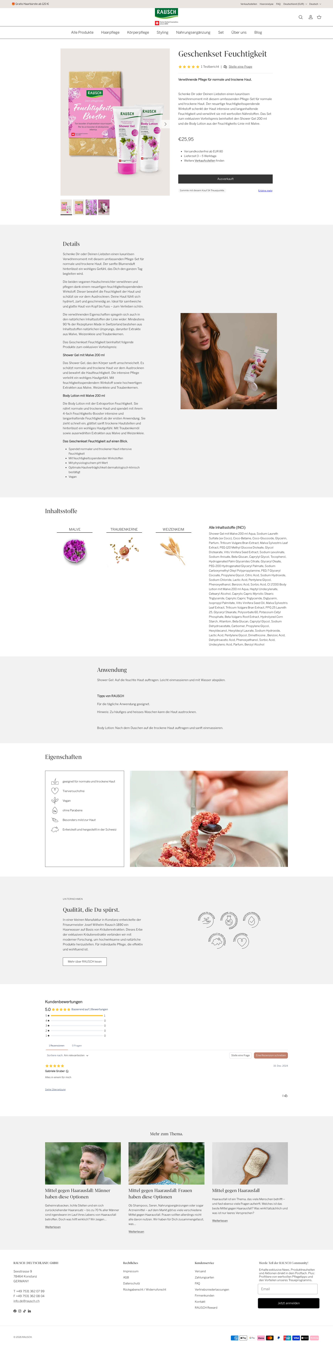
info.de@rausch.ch (26, 1301)
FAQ (278, 4)
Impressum (131, 1271)
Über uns (239, 32)
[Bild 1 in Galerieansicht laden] (115, 122)
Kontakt (200, 1301)
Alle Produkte (82, 32)
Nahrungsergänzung (193, 32)
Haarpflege (110, 32)
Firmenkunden (204, 1295)
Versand (200, 1271)
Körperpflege (138, 32)
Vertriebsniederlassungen (212, 1289)
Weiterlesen (53, 1227)
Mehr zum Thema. (166, 1133)
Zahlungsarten (204, 1277)
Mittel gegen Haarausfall (236, 1190)
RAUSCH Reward (206, 1307)
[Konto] (310, 17)
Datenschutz (131, 1283)
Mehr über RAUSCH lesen (85, 961)
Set (221, 32)
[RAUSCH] (166, 16)
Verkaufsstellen (248, 4)
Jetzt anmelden (289, 1303)
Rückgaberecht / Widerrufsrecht (144, 1289)
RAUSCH (27, 1337)
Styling (162, 32)
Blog (258, 32)
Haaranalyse (266, 4)
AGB (126, 1277)
